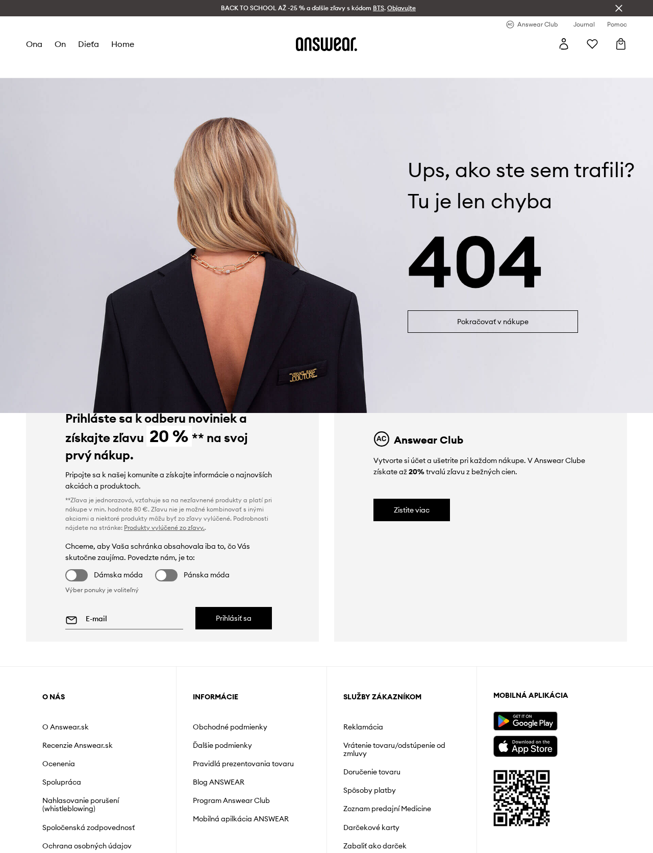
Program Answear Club (231, 800)
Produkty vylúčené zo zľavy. (164, 527)
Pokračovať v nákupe (493, 321)
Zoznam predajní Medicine (387, 808)
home (122, 44)
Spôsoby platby (369, 790)
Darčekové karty (371, 827)
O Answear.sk (65, 727)
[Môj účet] (564, 44)
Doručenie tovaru (371, 771)
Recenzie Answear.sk (77, 745)
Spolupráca (61, 782)
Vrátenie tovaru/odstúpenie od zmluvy (394, 749)
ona (34, 44)
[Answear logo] (326, 44)
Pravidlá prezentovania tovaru (243, 763)
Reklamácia (363, 727)
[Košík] (621, 44)
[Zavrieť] (619, 8)
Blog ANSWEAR (218, 782)
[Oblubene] (592, 44)
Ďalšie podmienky (222, 745)
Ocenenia (58, 763)
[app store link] (525, 745)
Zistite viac (412, 510)
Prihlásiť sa (234, 618)
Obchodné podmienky (230, 727)
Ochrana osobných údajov (87, 845)
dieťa (88, 44)
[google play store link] (525, 721)
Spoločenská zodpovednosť (88, 827)
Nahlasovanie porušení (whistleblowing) (80, 804)
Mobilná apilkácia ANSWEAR (241, 818)
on (60, 44)
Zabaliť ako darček (375, 845)
